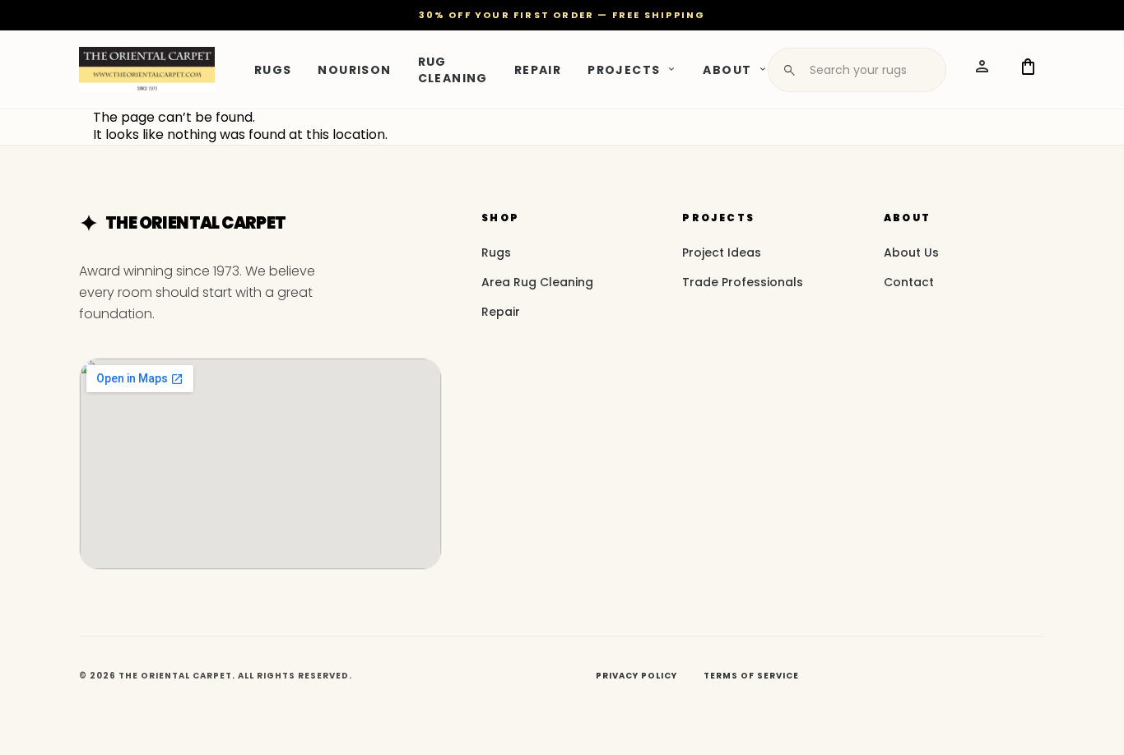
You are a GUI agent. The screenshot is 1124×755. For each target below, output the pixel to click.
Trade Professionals (742, 282)
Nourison (354, 69)
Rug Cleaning (453, 69)
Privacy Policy (636, 675)
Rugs (273, 69)
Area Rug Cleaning (537, 282)
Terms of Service (751, 675)
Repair (537, 69)
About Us (911, 252)
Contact (909, 282)
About (727, 69)
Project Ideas (721, 252)
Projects (624, 69)
